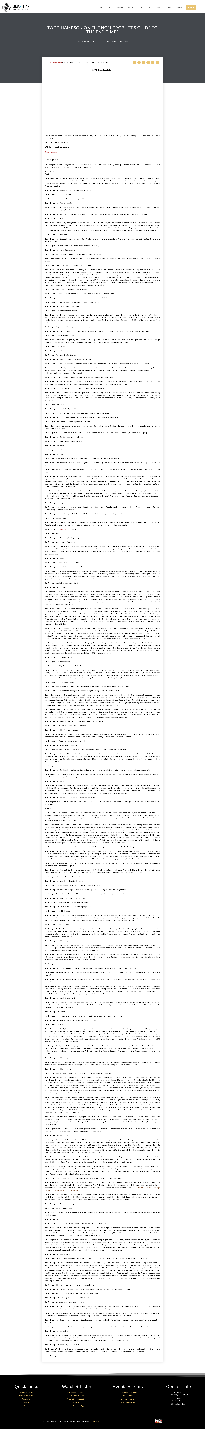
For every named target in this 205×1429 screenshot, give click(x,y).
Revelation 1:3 (65, 529)
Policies (96, 1421)
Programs (57, 62)
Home (48, 62)
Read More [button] (50, 171)
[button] (86, 41)
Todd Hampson (51, 152)
